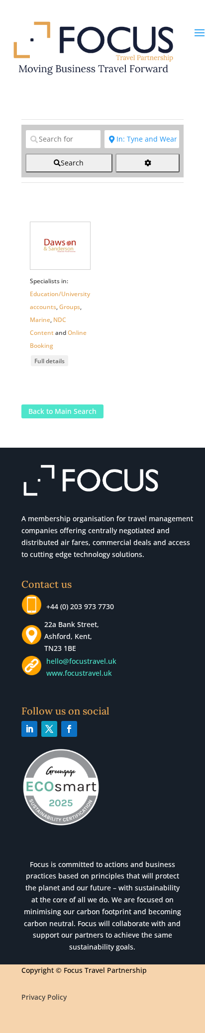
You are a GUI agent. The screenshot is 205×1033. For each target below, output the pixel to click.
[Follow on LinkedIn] (29, 729)
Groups (69, 307)
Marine (40, 320)
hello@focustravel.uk (83, 661)
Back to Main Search (62, 411)
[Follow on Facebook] (69, 729)
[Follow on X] (49, 729)
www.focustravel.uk (77, 673)
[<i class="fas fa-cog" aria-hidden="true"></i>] (147, 163)
